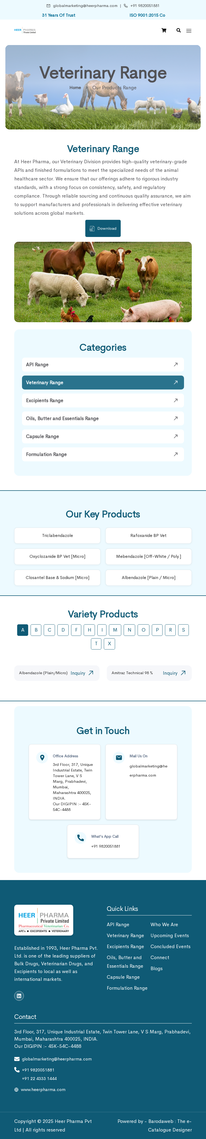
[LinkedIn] (19, 996)
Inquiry (78, 673)
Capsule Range (42, 436)
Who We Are (164, 924)
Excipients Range (44, 400)
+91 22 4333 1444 (39, 1078)
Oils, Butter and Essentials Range (62, 418)
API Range (37, 365)
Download (106, 228)
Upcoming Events (169, 935)
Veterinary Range (44, 382)
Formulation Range (46, 454)
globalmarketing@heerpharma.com (85, 5)
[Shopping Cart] (164, 30)
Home (75, 87)
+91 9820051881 (145, 5)
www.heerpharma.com (43, 1089)
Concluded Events (170, 946)
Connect (159, 957)
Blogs (156, 968)
